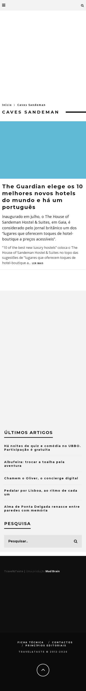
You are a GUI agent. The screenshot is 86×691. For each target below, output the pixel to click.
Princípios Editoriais (45, 645)
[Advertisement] (43, 56)
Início (7, 105)
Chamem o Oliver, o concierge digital (41, 478)
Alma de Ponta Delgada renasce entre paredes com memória (42, 508)
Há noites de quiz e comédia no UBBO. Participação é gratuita (42, 448)
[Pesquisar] (82, 5)
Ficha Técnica (31, 642)
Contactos (62, 642)
